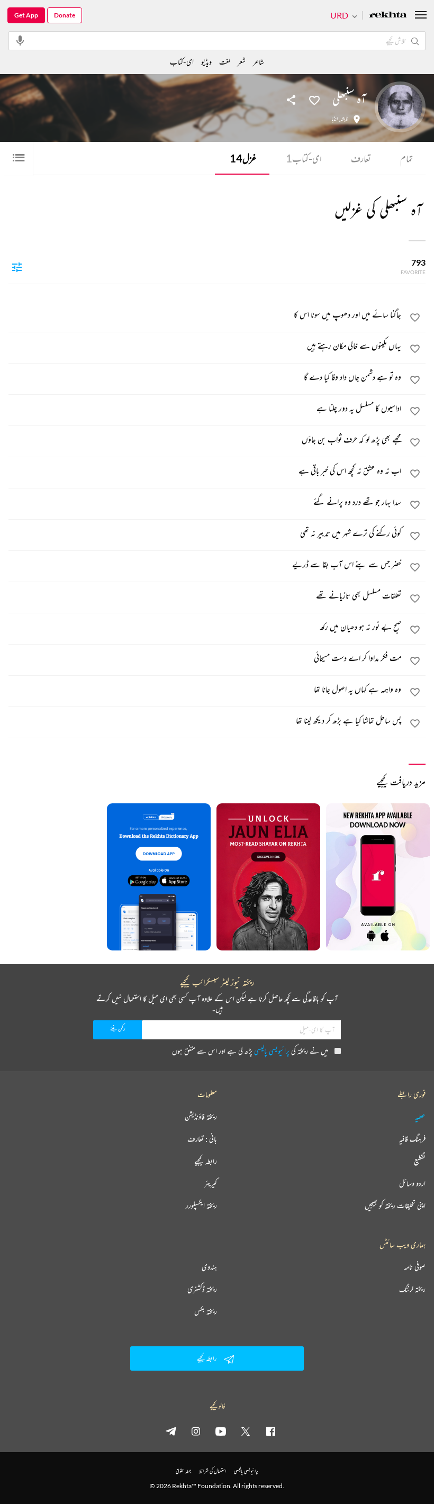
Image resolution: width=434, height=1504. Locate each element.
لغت (224, 62)
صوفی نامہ (415, 1267)
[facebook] (270, 1431)
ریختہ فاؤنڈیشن (201, 1116)
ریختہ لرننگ (412, 1289)
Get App (26, 15)
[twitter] (245, 1431)
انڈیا (334, 119)
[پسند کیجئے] (314, 99)
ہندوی (209, 1267)
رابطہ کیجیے (205, 1161)
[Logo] (388, 16)
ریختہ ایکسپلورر (201, 1205)
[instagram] (195, 1431)
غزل (243, 158)
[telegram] (170, 1431)
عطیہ (420, 1116)
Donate (64, 15)
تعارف (361, 158)
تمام (406, 158)
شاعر (258, 62)
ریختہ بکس (205, 1311)
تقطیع (420, 1161)
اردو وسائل (412, 1183)
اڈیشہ (344, 119)
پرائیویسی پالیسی (272, 1051)
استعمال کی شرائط (212, 1470)
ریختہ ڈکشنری (202, 1289)
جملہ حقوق (183, 1470)
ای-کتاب (304, 158)
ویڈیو (206, 62)
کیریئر (210, 1183)
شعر (242, 62)
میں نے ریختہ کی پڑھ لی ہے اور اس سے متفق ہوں (250, 1051)
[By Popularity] (16, 266)
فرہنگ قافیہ (412, 1139)
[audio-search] (20, 40)
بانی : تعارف (202, 1139)
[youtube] (220, 1431)
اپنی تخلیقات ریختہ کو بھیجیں (395, 1205)
